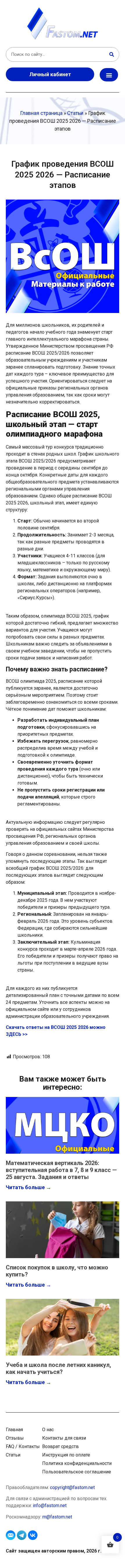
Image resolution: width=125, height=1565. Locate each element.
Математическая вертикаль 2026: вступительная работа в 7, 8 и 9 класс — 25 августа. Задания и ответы (61, 1169)
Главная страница (41, 113)
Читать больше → (28, 1187)
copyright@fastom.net (72, 1487)
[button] (109, 75)
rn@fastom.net (57, 1517)
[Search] (111, 54)
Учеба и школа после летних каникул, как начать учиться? (58, 1368)
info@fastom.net (50, 1505)
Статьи (75, 113)
